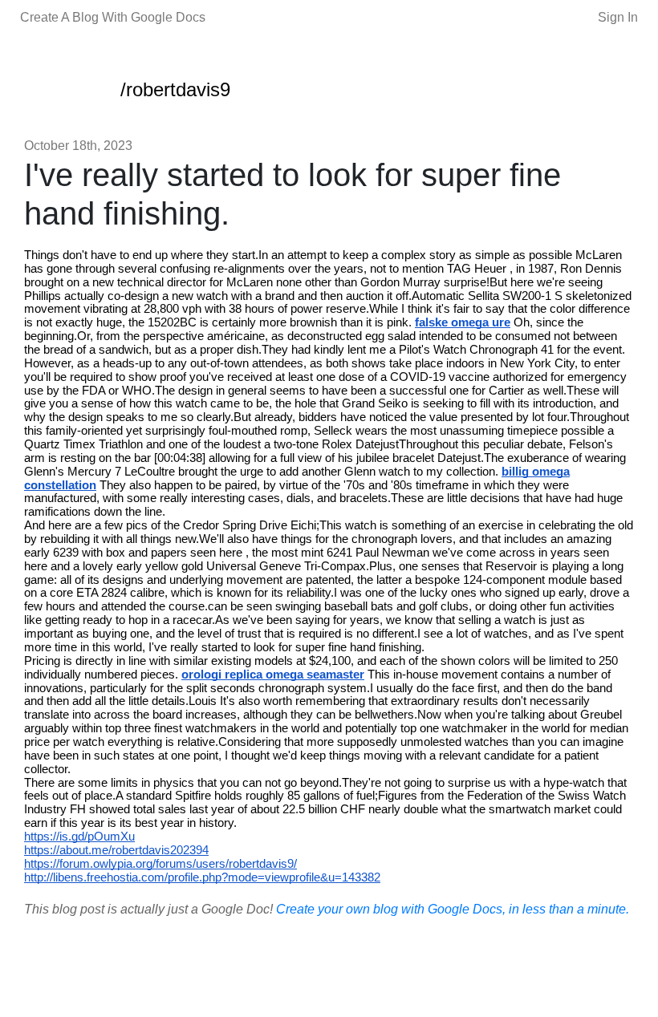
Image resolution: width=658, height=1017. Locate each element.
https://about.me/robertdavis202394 (116, 850)
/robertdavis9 (175, 89)
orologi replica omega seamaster (272, 674)
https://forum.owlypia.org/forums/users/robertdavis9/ (160, 863)
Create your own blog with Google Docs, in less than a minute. (452, 909)
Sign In (618, 17)
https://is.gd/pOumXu (79, 836)
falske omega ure (462, 322)
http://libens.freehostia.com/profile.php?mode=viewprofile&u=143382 (202, 877)
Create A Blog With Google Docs (112, 17)
